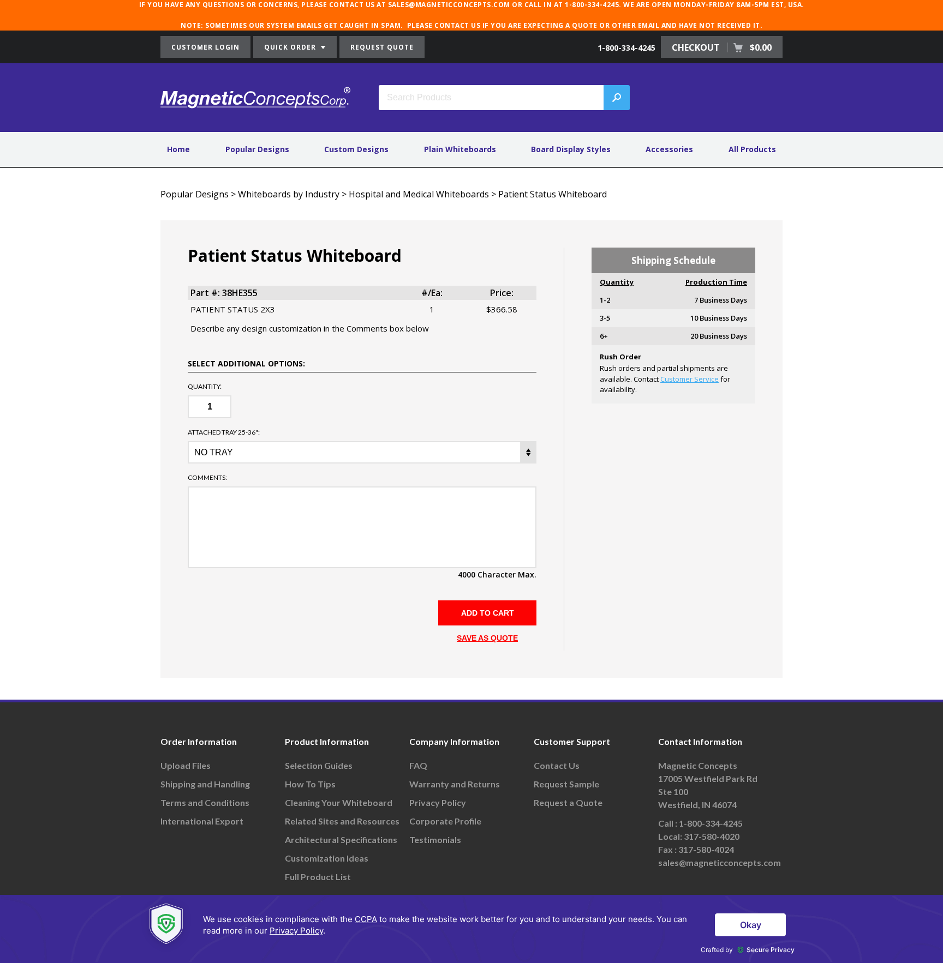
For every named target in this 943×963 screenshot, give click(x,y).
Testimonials (435, 839)
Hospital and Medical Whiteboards (419, 194)
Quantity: (205, 386)
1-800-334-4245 (626, 48)
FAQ (418, 765)
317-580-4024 (706, 849)
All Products (752, 149)
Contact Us (557, 765)
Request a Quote (568, 802)
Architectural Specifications (341, 839)
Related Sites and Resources (342, 821)
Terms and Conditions (204, 802)
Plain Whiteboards (460, 149)
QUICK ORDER (291, 47)
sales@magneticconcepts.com (719, 862)
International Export (201, 821)
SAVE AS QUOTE (487, 638)
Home (178, 149)
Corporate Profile (445, 821)
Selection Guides (319, 765)
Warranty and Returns (454, 784)
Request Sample (566, 784)
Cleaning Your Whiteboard (338, 802)
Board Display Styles (571, 149)
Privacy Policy (437, 802)
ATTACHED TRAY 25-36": (224, 432)
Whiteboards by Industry (288, 194)
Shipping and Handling (205, 784)
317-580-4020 (711, 836)
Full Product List (318, 876)
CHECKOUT (722, 47)
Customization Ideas (326, 858)
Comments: (207, 477)
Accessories (669, 149)
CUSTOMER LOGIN (205, 47)
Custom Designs (356, 149)
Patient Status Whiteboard (552, 194)
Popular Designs (257, 149)
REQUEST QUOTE (382, 47)
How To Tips (310, 784)
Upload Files (185, 765)
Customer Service (689, 379)
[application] (471, 929)
